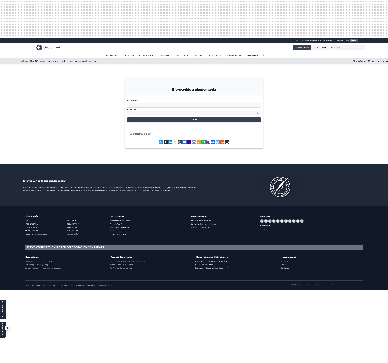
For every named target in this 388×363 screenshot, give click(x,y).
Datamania (252, 55)
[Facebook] (266, 221)
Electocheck (216, 55)
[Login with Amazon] (199, 142)
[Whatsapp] (270, 221)
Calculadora (234, 55)
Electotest (198, 55)
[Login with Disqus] (218, 142)
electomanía (52, 47)
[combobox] (347, 47)
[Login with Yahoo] (189, 142)
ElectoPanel (165, 55)
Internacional (146, 55)
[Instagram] (286, 221)
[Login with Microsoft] (184, 142)
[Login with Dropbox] (213, 142)
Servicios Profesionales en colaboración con (65, 247)
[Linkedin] (297, 221)
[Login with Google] (175, 142)
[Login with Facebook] (161, 142)
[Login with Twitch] (208, 142)
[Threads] (274, 221)
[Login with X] (166, 142)
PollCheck (182, 55)
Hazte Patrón (117, 216)
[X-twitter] (262, 221)
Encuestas (128, 55)
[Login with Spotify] (203, 142)
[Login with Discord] (194, 142)
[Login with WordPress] (180, 142)
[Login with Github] (227, 142)
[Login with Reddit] (222, 142)
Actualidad (112, 55)
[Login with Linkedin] (170, 142)
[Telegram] (277, 221)
